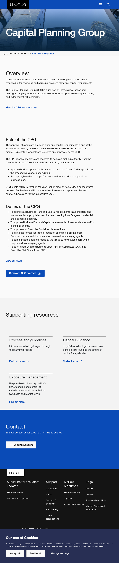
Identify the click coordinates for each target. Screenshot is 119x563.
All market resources (74, 504)
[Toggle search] (108, 4)
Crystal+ (68, 498)
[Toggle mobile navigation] (100, 4)
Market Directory (72, 492)
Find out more (17, 361)
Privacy (89, 488)
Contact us (51, 488)
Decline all (35, 553)
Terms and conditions (96, 500)
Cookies (90, 494)
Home (4, 53)
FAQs (49, 494)
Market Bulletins (15, 492)
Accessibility (52, 509)
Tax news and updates (18, 498)
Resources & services (19, 53)
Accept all (14, 553)
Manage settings (60, 553)
